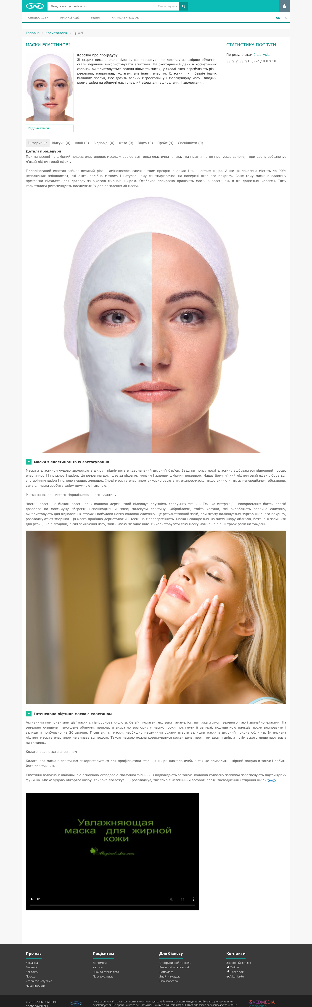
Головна (33, 33)
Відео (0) (145, 143)
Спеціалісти (38, 17)
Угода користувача (39, 981)
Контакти (32, 972)
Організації (69, 17)
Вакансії (31, 967)
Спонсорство (168, 981)
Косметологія (56, 33)
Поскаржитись (103, 976)
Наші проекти (35, 985)
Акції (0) (82, 143)
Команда (32, 963)
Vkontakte (237, 976)
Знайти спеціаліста (106, 972)
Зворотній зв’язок (238, 963)
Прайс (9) (165, 143)
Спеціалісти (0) (190, 143)
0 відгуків (262, 54)
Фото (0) (126, 143)
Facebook (236, 972)
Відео (95, 17)
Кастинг (98, 967)
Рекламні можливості (174, 967)
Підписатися (38, 128)
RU (285, 17)
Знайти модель (169, 976)
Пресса (31, 976)
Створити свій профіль (175, 963)
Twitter (234, 967)
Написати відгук (125, 17)
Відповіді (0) (103, 143)
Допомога (100, 963)
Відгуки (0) (61, 143)
